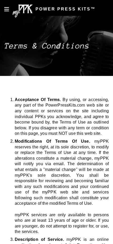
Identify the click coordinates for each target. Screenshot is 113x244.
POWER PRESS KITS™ (65, 9)
